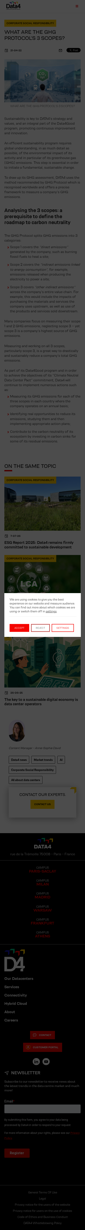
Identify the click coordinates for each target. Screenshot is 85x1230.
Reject (40, 627)
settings (51, 611)
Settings (62, 627)
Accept (19, 627)
